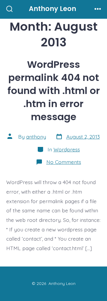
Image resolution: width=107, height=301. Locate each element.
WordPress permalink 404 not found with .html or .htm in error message (53, 90)
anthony (36, 136)
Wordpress (67, 149)
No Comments (63, 162)
